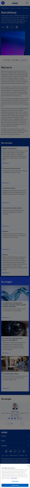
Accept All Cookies (15, 485)
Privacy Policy (14, 478)
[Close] (28, 465)
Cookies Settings (15, 481)
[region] (15, 476)
